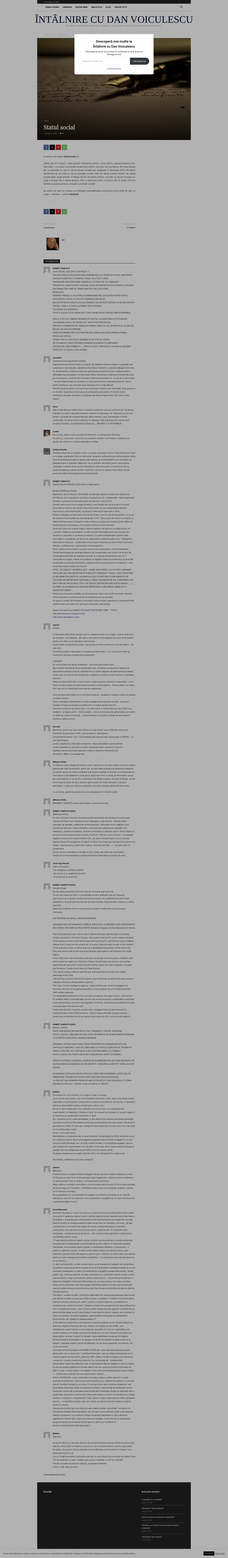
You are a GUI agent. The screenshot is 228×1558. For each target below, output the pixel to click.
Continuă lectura (114, 69)
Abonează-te (139, 61)
